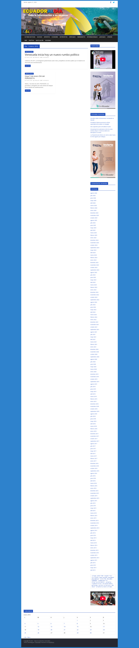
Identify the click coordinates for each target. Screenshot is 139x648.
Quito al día (39, 40)
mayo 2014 (93, 538)
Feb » (29, 637)
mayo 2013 (93, 567)
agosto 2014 (93, 530)
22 (77, 630)
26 (38, 633)
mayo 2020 (93, 366)
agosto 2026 (93, 193)
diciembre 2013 (94, 550)
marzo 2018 (93, 426)
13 (51, 627)
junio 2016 (93, 478)
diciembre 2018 (94, 404)
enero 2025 (93, 237)
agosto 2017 (93, 443)
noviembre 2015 (94, 493)
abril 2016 (92, 481)
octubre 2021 (93, 327)
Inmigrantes (81, 37)
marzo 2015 (93, 513)
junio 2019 (93, 389)
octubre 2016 (93, 468)
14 (64, 627)
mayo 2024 (93, 250)
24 (103, 630)
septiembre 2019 (94, 381)
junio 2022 (93, 307)
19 (38, 630)
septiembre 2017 (94, 441)
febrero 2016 (93, 486)
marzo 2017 (93, 456)
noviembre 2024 (94, 242)
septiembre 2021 (94, 329)
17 (103, 627)
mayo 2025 (93, 228)
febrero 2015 (93, 515)
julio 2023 (92, 275)
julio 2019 (92, 386)
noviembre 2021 (94, 324)
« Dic (25, 637)
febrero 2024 (93, 257)
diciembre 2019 (94, 374)
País (26, 40)
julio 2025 (92, 223)
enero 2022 (93, 319)
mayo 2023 (93, 280)
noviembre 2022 (94, 295)
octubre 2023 (93, 267)
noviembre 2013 (94, 552)
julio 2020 (92, 361)
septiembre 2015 (94, 498)
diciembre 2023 (94, 262)
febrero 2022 (93, 317)
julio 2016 (92, 476)
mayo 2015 (93, 508)
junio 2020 (93, 364)
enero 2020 (93, 371)
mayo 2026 (93, 200)
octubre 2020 (93, 354)
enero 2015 (93, 518)
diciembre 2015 (94, 490)
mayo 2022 (93, 309)
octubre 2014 (93, 525)
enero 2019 (93, 401)
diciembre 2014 (94, 520)
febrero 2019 (93, 399)
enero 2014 (93, 548)
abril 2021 (92, 339)
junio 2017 (93, 448)
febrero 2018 (93, 428)
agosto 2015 (93, 500)
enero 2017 (93, 461)
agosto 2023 (93, 272)
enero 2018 (93, 431)
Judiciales (102, 37)
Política (31, 40)
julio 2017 (92, 446)
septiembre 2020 (94, 357)
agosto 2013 (93, 560)
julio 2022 (92, 304)
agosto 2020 (93, 359)
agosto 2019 (93, 384)
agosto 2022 (93, 302)
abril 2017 (92, 453)
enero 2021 (93, 347)
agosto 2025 (93, 220)
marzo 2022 (93, 314)
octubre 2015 (93, 495)
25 (25, 633)
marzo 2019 (93, 396)
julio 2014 (92, 533)
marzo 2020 (93, 369)
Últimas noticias (30, 37)
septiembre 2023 (94, 270)
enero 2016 (93, 488)
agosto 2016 (93, 473)
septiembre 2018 (94, 411)
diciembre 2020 (94, 349)
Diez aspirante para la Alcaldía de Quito (100, 126)
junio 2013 (93, 565)
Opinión (109, 37)
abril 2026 (92, 203)
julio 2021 (92, 334)
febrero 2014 (93, 545)
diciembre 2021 (94, 322)
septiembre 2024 (94, 247)
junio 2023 (93, 277)
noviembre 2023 (94, 265)
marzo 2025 (93, 232)
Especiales (72, 37)
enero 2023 (93, 290)
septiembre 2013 (94, 557)
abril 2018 (92, 424)
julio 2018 (92, 416)
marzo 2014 (93, 543)
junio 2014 (93, 535)
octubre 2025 (93, 218)
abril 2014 (92, 540)
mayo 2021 (93, 337)
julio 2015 (92, 503)
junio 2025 (93, 225)
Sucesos (39, 37)
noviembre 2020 (94, 352)
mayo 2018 (93, 421)
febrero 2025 (93, 235)
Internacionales (92, 37)
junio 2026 (93, 198)
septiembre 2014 (94, 528)
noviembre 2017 (94, 436)
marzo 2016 (93, 483)
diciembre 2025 (94, 213)
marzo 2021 (93, 342)
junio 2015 (93, 505)
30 (90, 633)
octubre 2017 (93, 438)
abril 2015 (92, 510)
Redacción (37, 57)
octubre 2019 (93, 379)
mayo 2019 (93, 391)
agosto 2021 (93, 332)
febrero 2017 (93, 458)
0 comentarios (45, 57)
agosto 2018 (93, 414)
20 (51, 630)
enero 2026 (93, 210)
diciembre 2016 (94, 463)
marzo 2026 (93, 205)
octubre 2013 (93, 555)
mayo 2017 (93, 451)
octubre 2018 (93, 409)
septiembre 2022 (94, 299)
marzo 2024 (93, 255)
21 (64, 630)
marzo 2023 (93, 285)
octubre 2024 (93, 245)
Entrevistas (63, 37)
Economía (55, 37)
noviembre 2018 (94, 406)
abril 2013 (92, 570)
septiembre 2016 (94, 471)
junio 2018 (93, 419)
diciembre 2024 (94, 240)
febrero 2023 (93, 287)
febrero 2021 (93, 344)
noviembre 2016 (94, 466)
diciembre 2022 (94, 292)
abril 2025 (92, 230)
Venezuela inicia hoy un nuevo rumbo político (52, 54)
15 (77, 627)
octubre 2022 (93, 297)
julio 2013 (92, 562)
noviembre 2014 (94, 523)
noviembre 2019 (94, 376)
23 (90, 630)
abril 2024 (92, 252)
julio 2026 (92, 195)
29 (77, 633)
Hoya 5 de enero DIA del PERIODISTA (35, 77)
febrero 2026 (93, 208)
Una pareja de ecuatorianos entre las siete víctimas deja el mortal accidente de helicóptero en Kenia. (101, 130)
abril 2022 (92, 312)
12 (38, 627)
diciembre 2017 (94, 433)
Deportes (47, 37)
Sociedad (48, 40)
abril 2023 (92, 282)
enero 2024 (93, 260)
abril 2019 (92, 394)
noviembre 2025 (94, 215)
